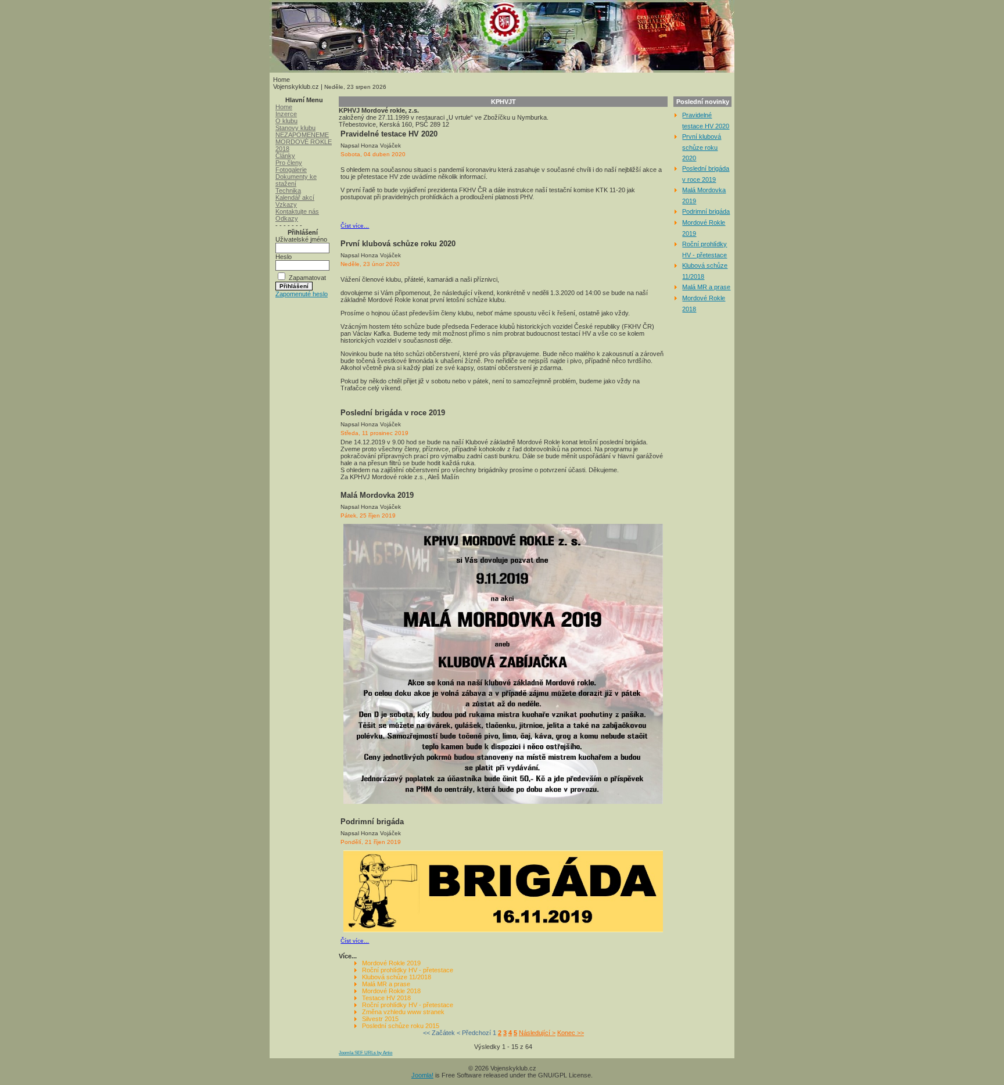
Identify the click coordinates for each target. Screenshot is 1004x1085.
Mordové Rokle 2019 (391, 963)
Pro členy (288, 162)
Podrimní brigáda (706, 211)
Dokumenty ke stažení (296, 180)
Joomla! (422, 1075)
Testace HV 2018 (386, 997)
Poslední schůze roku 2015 (400, 1025)
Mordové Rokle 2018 (391, 990)
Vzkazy (286, 204)
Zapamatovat (307, 277)
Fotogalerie (291, 169)
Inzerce (286, 113)
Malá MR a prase (386, 983)
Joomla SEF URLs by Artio (365, 1052)
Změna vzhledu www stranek (403, 1011)
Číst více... (354, 225)
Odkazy (286, 218)
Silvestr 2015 (380, 1018)
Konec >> (570, 1032)
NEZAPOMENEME (302, 134)
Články (285, 155)
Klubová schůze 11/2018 (396, 976)
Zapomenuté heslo (301, 293)
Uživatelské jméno (301, 239)
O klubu (286, 120)
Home (283, 106)
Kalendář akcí (294, 197)
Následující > (537, 1032)
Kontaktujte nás (297, 211)
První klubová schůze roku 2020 (701, 147)
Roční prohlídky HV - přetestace (407, 970)
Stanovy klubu (295, 127)
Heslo (283, 256)
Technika (288, 190)
